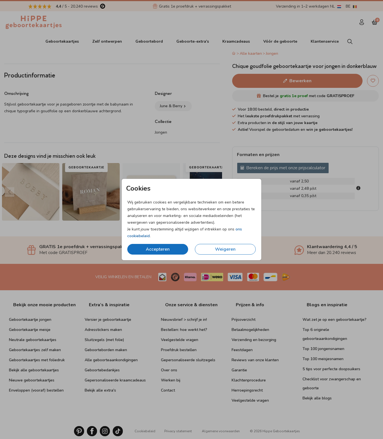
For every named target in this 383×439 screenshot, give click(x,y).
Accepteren (158, 249)
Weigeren (225, 249)
